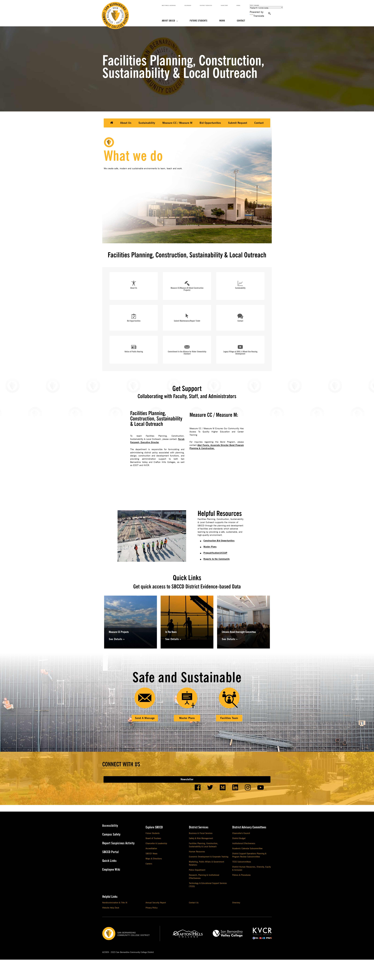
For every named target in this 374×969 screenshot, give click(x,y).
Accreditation (151, 848)
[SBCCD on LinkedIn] (235, 787)
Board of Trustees (153, 838)
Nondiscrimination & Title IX (114, 902)
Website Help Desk (110, 907)
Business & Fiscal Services (201, 833)
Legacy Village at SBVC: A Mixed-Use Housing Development (240, 352)
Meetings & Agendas (169, 5)
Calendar (187, 5)
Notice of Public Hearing (134, 351)
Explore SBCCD (154, 827)
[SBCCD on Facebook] (198, 787)
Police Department (197, 870)
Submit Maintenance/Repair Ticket (187, 320)
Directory (224, 5)
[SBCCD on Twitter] (210, 787)
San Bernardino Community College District (135, 952)
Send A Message (145, 718)
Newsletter (187, 779)
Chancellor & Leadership (156, 843)
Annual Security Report (156, 902)
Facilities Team (229, 718)
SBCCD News (151, 853)
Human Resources (197, 851)
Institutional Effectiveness (243, 843)
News (238, 5)
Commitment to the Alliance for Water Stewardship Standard (187, 352)
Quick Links (109, 860)
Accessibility (110, 825)
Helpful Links (109, 896)
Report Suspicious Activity (118, 843)
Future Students (198, 20)
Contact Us (194, 902)
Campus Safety (111, 834)
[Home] (111, 123)
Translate (258, 16)
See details (116, 639)
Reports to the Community (216, 559)
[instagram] (248, 787)
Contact (241, 20)
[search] (269, 13)
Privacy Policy (151, 907)
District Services (206, 5)
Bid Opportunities (210, 123)
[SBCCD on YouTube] (260, 787)
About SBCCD (168, 20)
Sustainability (146, 123)
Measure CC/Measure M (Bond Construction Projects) (187, 289)
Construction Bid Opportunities (219, 540)
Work (222, 20)
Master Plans (210, 546)
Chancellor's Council (241, 833)
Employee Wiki (111, 869)
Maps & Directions (154, 858)
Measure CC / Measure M (177, 123)
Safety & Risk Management (201, 838)
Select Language (254, 5)
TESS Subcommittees (241, 861)
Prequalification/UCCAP (215, 552)
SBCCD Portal (110, 852)
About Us (125, 123)
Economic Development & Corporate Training (208, 856)
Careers (149, 863)
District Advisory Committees (249, 827)
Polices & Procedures (241, 875)
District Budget (239, 838)
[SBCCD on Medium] (223, 787)
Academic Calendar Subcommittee (247, 848)
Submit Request (237, 123)
